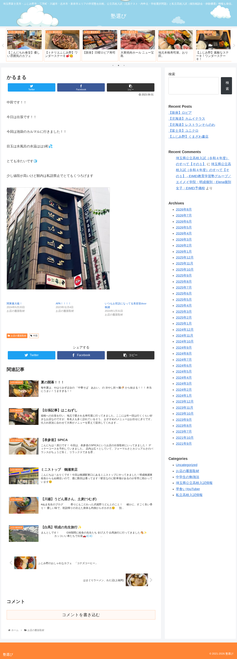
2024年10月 (185, 341)
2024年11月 (184, 335)
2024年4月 (184, 377)
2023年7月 (184, 431)
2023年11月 (184, 407)
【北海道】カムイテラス (186, 118)
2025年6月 (184, 293)
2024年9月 (184, 347)
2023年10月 (185, 413)
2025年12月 (185, 257)
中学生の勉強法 (187, 477)
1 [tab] (113, 65)
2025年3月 (184, 311)
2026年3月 (184, 239)
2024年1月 (184, 395)
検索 (171, 74)
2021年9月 (184, 443)
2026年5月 (184, 227)
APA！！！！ (63, 303)
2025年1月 (184, 323)
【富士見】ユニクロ (183, 131)
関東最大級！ (14, 303)
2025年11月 (184, 263)
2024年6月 (184, 365)
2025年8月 (184, 281)
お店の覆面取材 (18, 335)
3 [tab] (124, 65)
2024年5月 (184, 371)
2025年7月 (184, 287)
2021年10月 (185, 438)
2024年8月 (184, 353)
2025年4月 (184, 305)
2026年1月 (184, 251)
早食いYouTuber (188, 489)
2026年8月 (184, 209)
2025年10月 (185, 269)
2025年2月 (184, 317)
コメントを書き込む (81, 614)
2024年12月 (185, 329)
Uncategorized (186, 465)
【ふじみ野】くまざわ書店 (188, 136)
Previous (3, 45)
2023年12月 (185, 401)
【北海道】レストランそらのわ (191, 125)
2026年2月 (184, 245)
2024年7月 (184, 359)
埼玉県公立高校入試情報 (194, 483)
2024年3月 (184, 383)
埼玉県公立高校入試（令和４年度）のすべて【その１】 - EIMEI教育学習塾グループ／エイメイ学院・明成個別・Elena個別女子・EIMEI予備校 (203, 176)
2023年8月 (184, 425)
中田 (35, 335)
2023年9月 (184, 419)
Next (234, 45)
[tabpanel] (24, 45)
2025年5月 (184, 299)
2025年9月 (184, 275)
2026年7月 (184, 215)
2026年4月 (184, 233)
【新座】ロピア (180, 113)
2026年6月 (184, 221)
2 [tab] (118, 65)
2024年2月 (184, 389)
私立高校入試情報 (189, 495)
